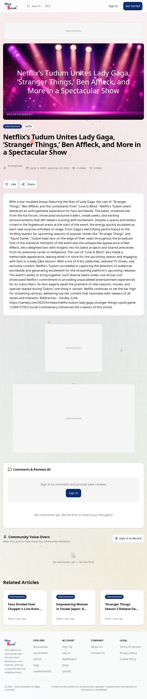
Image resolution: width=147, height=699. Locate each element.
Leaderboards (42, 671)
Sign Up (67, 647)
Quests (66, 671)
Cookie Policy (128, 659)
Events (37, 659)
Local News (40, 653)
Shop (65, 665)
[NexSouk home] (11, 6)
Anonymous (15, 165)
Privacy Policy (128, 653)
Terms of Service (130, 647)
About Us (97, 647)
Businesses (40, 647)
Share (31, 184)
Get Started (133, 6)
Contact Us (98, 653)
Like (13, 184)
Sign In (113, 6)
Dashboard (69, 659)
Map (36, 665)
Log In (66, 653)
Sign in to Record (130, 538)
